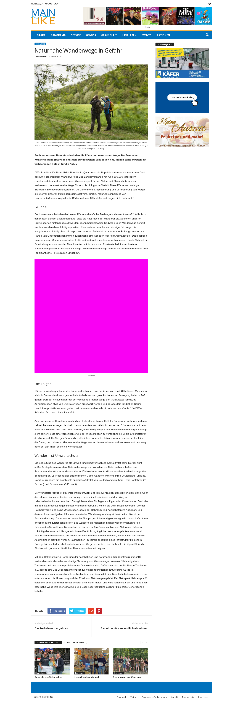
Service (76, 35)
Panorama (58, 35)
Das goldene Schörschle (48, 677)
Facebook (121, 697)
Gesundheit (109, 35)
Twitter (133, 697)
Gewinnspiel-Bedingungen (154, 697)
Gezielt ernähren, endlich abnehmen (124, 628)
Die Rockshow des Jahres (51, 628)
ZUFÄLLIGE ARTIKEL (74, 642)
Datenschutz (188, 697)
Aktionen (163, 35)
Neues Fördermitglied (86, 677)
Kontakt (174, 697)
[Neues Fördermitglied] (91, 661)
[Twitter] (210, 4)
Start (41, 35)
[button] (207, 35)
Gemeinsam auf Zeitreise (127, 677)
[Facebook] (204, 4)
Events (146, 35)
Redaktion (41, 56)
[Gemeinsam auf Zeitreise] (130, 661)
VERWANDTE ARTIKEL (48, 642)
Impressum (203, 697)
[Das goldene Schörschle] (52, 661)
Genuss (91, 35)
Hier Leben (129, 35)
